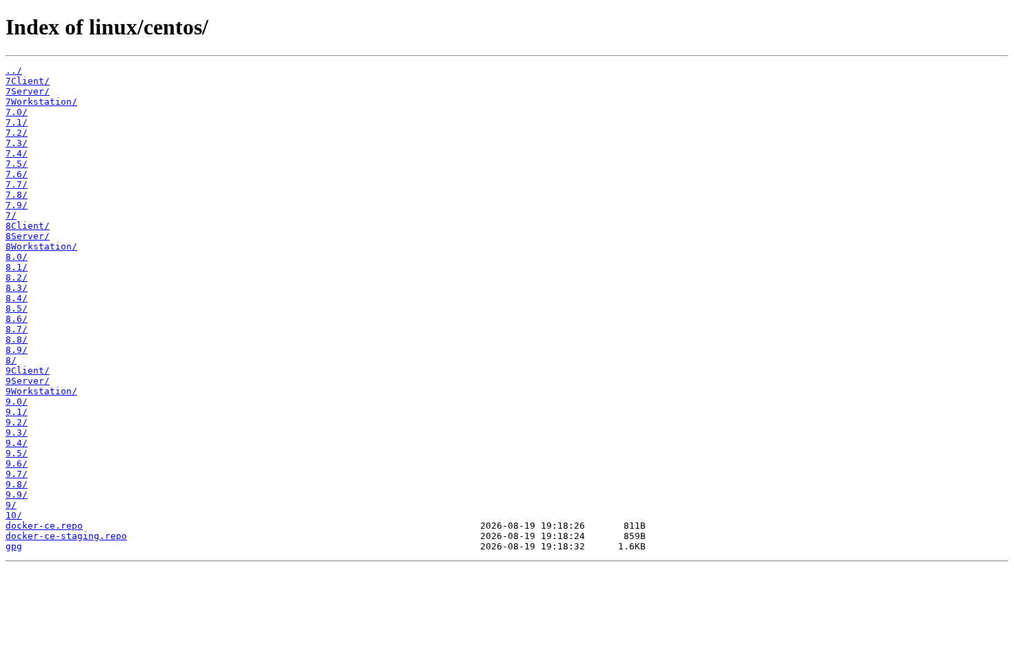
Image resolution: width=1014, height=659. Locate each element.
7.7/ (17, 184)
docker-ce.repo (44, 525)
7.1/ (17, 122)
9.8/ (17, 484)
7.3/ (17, 143)
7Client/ (28, 81)
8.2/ (17, 277)
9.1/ (17, 412)
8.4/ (17, 298)
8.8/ (17, 339)
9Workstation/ (41, 391)
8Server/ (28, 236)
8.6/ (17, 319)
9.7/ (17, 474)
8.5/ (17, 308)
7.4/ (17, 153)
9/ (11, 505)
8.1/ (17, 267)
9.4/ (17, 443)
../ (14, 70)
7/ (11, 215)
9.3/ (17, 432)
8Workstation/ (41, 246)
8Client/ (28, 226)
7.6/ (17, 174)
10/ (14, 515)
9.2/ (17, 422)
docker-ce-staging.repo (66, 536)
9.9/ (17, 494)
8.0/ (17, 257)
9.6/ (17, 463)
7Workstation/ (41, 102)
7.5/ (17, 164)
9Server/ (28, 381)
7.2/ (17, 133)
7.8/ (17, 195)
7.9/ (17, 205)
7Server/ (28, 91)
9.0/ (17, 401)
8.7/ (17, 329)
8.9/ (17, 350)
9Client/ (28, 370)
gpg (14, 546)
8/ (11, 360)
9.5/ (17, 453)
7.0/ (17, 112)
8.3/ (17, 288)
